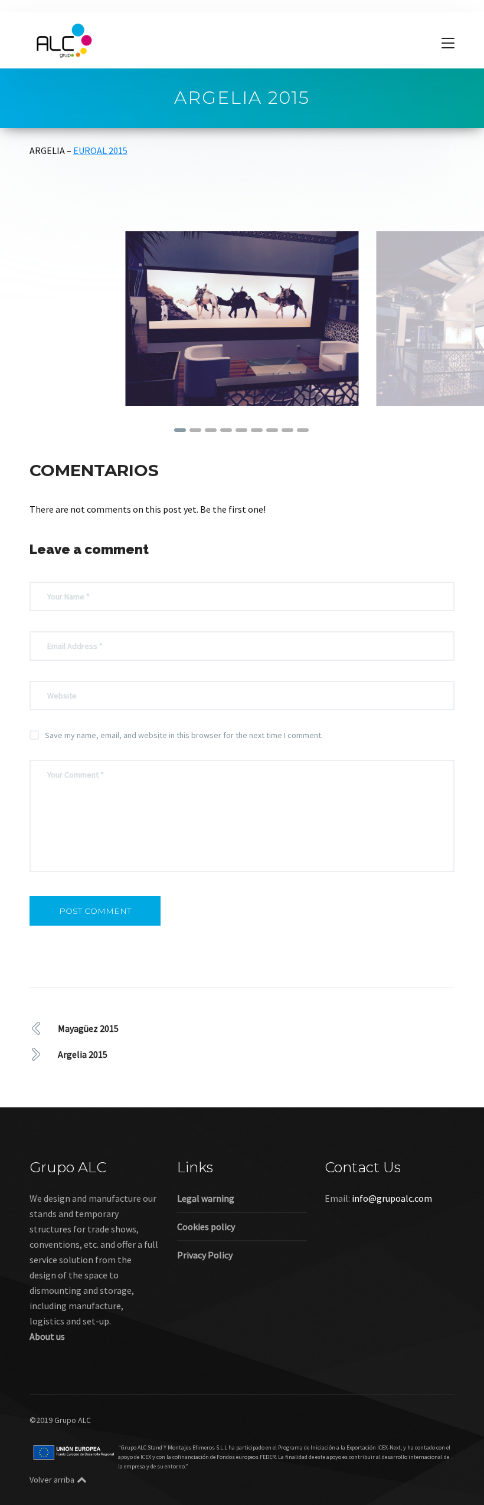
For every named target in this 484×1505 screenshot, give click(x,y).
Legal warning (205, 1198)
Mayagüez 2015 (88, 1028)
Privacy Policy (205, 1255)
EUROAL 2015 (100, 150)
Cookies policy (206, 1226)
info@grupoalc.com (392, 1198)
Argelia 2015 (82, 1054)
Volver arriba (52, 1479)
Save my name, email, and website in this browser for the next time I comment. (184, 735)
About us (47, 1336)
